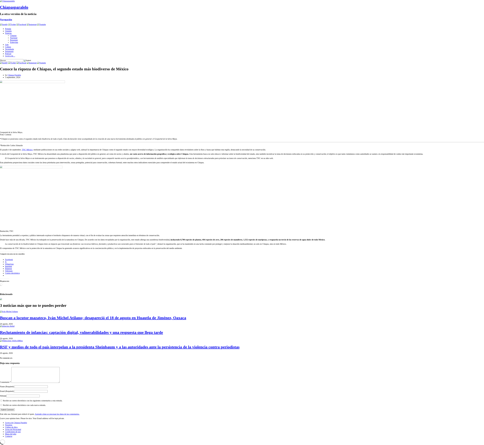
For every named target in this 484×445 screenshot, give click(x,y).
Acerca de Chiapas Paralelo (16, 423)
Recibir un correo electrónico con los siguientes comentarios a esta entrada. (32, 401)
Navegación (6, 19)
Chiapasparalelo (14, 7)
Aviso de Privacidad (13, 429)
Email (7, 391)
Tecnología (9, 49)
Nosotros (8, 425)
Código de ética (11, 427)
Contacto (8, 436)
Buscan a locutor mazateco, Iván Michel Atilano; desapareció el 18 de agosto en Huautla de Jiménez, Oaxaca (93, 318)
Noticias (8, 33)
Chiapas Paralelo (14, 75)
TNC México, (27, 150)
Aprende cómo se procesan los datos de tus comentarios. (57, 414)
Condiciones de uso (13, 432)
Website (3, 396)
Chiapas (13, 35)
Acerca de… (10, 56)
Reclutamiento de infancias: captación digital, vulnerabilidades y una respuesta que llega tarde (81, 332)
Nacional (13, 38)
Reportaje (14, 40)
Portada (8, 29)
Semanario (9, 51)
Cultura (8, 47)
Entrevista (14, 42)
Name (7, 386)
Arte (7, 45)
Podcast (8, 54)
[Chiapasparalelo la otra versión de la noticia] (242, 1)
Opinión (8, 31)
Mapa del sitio (10, 434)
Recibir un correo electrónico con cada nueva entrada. (24, 405)
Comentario (5, 382)
